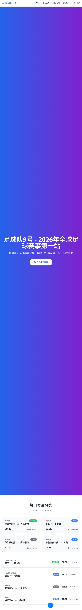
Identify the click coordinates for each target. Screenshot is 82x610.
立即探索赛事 (42, 262)
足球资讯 (66, 3)
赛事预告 (46, 3)
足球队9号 (11, 3)
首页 (37, 3)
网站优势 (56, 3)
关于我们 (76, 3)
